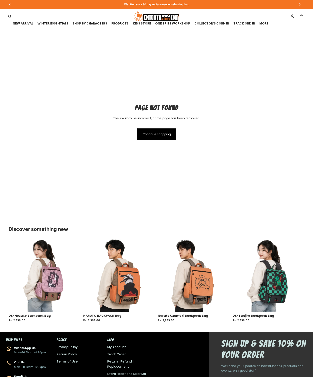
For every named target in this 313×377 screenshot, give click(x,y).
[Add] (74, 305)
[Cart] (301, 16)
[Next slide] (74, 275)
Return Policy (67, 354)
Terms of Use (67, 361)
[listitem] (263, 23)
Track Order (116, 354)
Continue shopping (156, 134)
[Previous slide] (15, 275)
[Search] (9, 16)
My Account (116, 347)
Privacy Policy (67, 347)
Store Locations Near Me (126, 373)
